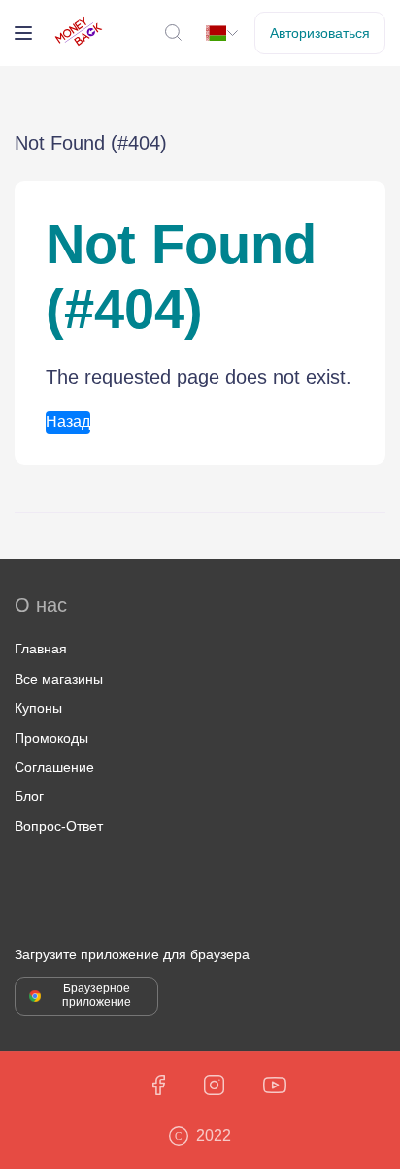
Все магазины (59, 678)
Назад (68, 422)
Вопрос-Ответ (59, 826)
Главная (41, 648)
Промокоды (51, 738)
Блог (29, 796)
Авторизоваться (320, 33)
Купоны (38, 708)
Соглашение (54, 767)
